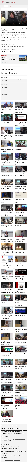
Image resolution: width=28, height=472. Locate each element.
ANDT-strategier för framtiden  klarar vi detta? (20, 136)
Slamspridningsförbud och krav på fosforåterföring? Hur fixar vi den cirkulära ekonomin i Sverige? (7, 419)
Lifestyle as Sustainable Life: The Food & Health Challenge (20, 201)
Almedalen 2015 (4, 91)
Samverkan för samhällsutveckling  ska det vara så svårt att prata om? (7, 239)
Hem (2, 6)
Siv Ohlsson (9, 57)
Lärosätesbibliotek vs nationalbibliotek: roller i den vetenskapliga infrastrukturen (6, 265)
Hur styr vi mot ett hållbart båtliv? (21, 354)
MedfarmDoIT (4, 448)
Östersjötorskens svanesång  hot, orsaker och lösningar (6, 407)
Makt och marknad (5, 366)
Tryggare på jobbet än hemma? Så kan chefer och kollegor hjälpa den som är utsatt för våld (6, 381)
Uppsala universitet (9, 460)
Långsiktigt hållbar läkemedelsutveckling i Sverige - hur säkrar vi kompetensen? (6, 162)
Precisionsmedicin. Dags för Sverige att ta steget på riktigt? (20, 175)
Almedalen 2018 (4, 80)
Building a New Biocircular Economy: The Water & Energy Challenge (7, 342)
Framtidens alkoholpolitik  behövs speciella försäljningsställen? (20, 381)
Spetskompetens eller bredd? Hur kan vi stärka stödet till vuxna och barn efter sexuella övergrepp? (7, 394)
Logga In (11, 6)
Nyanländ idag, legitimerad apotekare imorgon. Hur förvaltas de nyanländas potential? (21, 278)
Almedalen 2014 (4, 94)
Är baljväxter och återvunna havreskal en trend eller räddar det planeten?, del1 (20, 394)
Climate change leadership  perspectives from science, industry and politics (7, 252)
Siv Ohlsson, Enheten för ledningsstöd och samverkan (13, 46)
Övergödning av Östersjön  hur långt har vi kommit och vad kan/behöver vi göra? (21, 239)
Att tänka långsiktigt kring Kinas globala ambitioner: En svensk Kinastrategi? (20, 291)
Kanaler (6, 6)
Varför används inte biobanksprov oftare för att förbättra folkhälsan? (6, 175)
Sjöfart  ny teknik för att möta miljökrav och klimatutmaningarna (20, 214)
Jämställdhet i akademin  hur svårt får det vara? (20, 264)
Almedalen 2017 (4, 84)
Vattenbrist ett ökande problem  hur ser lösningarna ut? (6, 355)
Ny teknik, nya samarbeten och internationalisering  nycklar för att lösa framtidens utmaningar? (21, 162)
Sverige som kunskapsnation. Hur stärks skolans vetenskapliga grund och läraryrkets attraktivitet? (21, 304)
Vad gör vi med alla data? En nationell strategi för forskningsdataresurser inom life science (20, 124)
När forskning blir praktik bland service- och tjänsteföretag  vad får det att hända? (7, 291)
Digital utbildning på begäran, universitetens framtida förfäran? (20, 111)
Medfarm (10, 2)
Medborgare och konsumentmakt (5, 123)
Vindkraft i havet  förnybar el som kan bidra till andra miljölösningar (7, 149)
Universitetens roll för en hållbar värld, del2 (6, 225)
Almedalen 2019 (4, 77)
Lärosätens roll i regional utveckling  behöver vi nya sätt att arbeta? (7, 214)
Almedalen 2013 (4, 98)
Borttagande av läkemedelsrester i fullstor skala (20, 407)
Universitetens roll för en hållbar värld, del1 (20, 367)
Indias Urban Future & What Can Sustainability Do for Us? (7, 111)
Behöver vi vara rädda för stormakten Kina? (20, 148)
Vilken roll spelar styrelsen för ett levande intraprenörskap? (7, 278)
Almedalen (4, 55)
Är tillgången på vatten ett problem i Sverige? (7, 328)
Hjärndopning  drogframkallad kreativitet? (20, 225)
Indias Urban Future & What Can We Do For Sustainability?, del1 (20, 252)
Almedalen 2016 (4, 87)
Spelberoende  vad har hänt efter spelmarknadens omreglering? (7, 137)
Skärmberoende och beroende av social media (20, 341)
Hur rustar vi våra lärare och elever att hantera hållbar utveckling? (6, 317)
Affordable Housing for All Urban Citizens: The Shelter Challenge (21, 329)
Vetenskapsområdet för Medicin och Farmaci (11, 430)
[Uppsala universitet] (2, 2)
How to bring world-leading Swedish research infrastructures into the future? (7, 188)
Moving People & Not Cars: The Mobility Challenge (6, 201)
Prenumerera (5, 62)
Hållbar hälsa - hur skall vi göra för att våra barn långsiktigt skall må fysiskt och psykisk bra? (20, 188)
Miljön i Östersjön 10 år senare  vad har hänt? (20, 316)
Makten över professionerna (4, 303)
